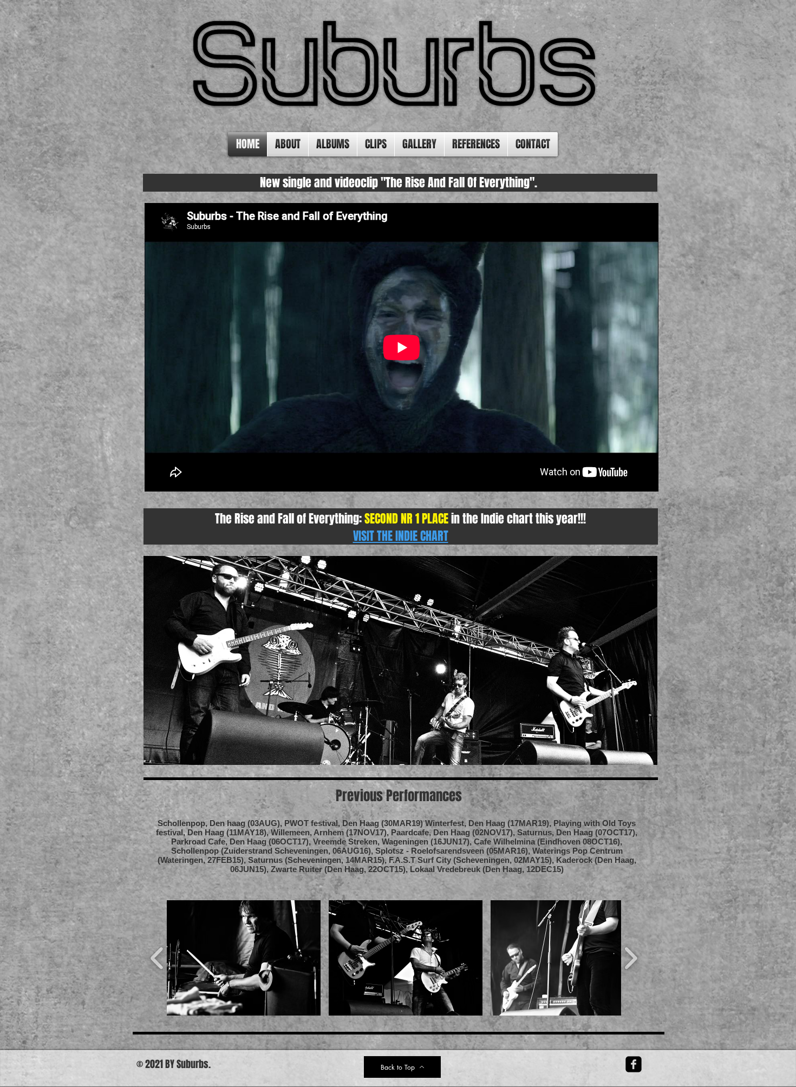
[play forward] (630, 958)
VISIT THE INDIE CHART (400, 536)
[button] (244, 958)
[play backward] (157, 958)
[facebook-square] (633, 1064)
